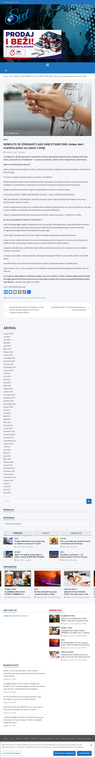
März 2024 (7, 422)
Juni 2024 (7, 413)
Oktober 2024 (8, 401)
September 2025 (9, 367)
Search (89, 501)
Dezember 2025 (9, 358)
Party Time (34, 739)
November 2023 (9, 435)
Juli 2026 (6, 337)
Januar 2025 (8, 392)
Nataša (22, 152)
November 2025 (9, 361)
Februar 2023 (8, 462)
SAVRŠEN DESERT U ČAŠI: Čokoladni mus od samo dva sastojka (68, 308)
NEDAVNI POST (55, 610)
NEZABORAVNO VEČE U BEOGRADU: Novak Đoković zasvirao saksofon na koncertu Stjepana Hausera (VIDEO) (26, 309)
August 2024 (8, 407)
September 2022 (9, 477)
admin (30, 547)
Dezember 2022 (9, 468)
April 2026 (7, 346)
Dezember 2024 (9, 395)
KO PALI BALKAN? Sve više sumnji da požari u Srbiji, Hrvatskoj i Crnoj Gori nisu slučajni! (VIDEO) (16, 595)
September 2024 (9, 404)
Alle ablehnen (84, 753)
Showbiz (64, 628)
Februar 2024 (8, 425)
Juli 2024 (6, 410)
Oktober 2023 (8, 438)
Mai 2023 (6, 453)
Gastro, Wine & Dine (71, 589)
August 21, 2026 (71, 597)
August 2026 (8, 334)
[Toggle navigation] (47, 64)
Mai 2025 (6, 380)
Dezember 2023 (9, 431)
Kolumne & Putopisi (68, 616)
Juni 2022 (7, 486)
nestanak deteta (35, 298)
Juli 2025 (6, 373)
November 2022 (9, 471)
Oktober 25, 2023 (11, 152)
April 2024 (7, 419)
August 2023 (8, 444)
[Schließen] (91, 745)
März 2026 (7, 349)
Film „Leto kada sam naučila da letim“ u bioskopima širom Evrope (75, 542)
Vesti (5, 140)
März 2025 (7, 386)
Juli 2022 (6, 483)
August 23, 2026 (68, 624)
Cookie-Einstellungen (11, 753)
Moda (57, 739)
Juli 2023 (6, 447)
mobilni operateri (22, 298)
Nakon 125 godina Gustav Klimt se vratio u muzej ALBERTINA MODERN (29, 556)
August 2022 (8, 480)
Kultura (63, 538)
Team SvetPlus (26, 597)
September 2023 (9, 441)
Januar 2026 (8, 355)
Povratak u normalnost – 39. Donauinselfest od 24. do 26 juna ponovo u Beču (73, 557)
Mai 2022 (6, 490)
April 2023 (7, 456)
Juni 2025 (7, 376)
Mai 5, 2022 (66, 560)
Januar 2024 (8, 428)
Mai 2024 (6, 416)
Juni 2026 (7, 340)
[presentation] (86, 567)
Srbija (44, 298)
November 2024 (9, 398)
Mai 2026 (6, 343)
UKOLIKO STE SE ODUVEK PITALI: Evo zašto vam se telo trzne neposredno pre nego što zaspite (47, 595)
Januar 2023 (8, 465)
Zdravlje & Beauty (40, 589)
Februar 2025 (8, 389)
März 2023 (7, 459)
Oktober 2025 (8, 364)
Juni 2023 (7, 450)
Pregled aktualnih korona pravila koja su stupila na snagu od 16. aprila (29, 542)
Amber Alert (11, 298)
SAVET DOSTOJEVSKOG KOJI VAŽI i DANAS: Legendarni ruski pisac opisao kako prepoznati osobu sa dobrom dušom (76, 621)
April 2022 (7, 493)
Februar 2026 (8, 352)
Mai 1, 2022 (66, 547)
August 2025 (8, 370)
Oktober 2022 (8, 474)
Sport (70, 628)
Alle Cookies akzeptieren (64, 753)
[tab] (17, 533)
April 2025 (7, 383)
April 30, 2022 (20, 547)
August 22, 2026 (12, 597)
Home (5, 739)
